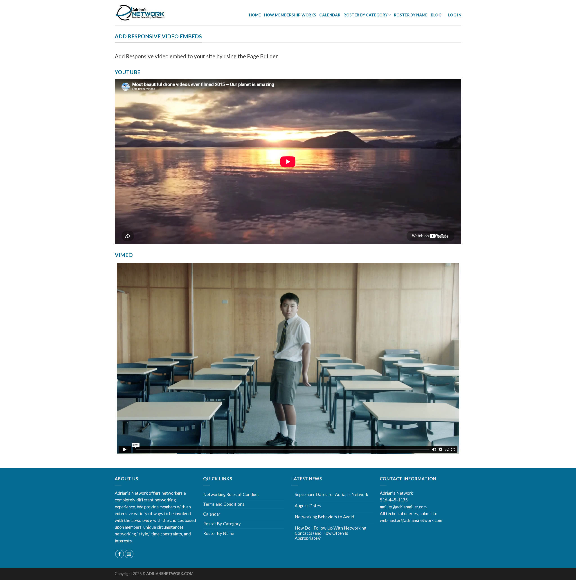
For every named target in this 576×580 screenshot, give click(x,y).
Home (255, 15)
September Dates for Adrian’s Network (331, 494)
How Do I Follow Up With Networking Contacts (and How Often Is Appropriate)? (330, 533)
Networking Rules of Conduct (231, 494)
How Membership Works (290, 15)
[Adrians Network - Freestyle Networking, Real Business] (150, 13)
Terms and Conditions (223, 504)
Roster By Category (222, 523)
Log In (454, 15)
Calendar (329, 15)
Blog (436, 15)
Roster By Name (411, 15)
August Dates (308, 505)
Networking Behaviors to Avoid (324, 516)
